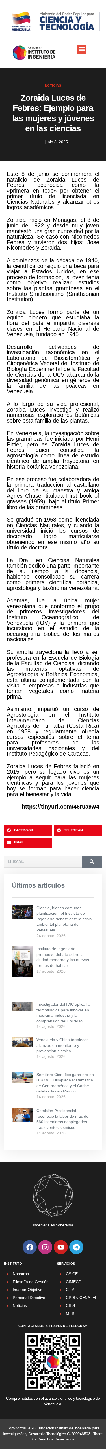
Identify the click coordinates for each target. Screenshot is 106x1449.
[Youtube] (61, 1247)
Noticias (53, 85)
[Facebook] (30, 1247)
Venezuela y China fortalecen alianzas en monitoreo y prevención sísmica (62, 1045)
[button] (81, 49)
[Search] (92, 862)
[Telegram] (76, 1247)
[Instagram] (45, 1247)
